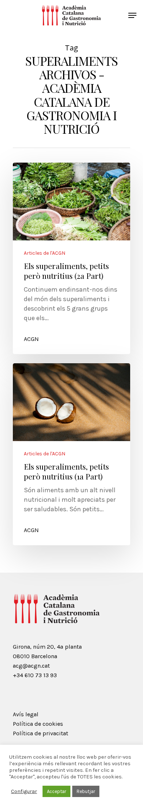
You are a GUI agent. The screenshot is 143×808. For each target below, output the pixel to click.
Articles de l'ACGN (44, 253)
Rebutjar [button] (86, 791)
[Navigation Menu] (132, 15)
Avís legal (25, 714)
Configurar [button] (24, 791)
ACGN (31, 338)
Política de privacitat (40, 733)
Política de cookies (38, 723)
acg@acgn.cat (31, 665)
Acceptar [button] (56, 791)
